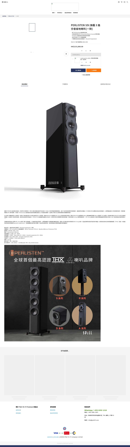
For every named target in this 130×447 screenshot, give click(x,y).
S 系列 (17, 16)
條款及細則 (56, 437)
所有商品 (59, 12)
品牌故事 (18, 410)
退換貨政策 (50, 437)
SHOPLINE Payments (68, 443)
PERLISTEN (11, 16)
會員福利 (18, 413)
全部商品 (4, 16)
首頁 (53, 12)
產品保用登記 (68, 12)
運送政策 (52, 410)
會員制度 (75, 12)
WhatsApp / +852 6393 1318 (95, 410)
